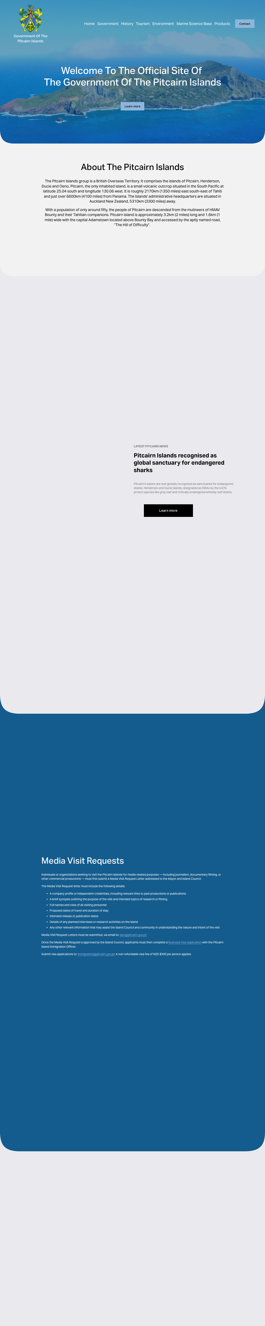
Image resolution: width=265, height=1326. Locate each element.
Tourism (143, 23)
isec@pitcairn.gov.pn (133, 935)
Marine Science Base (194, 23)
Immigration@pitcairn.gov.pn (96, 954)
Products (222, 23)
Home (89, 23)
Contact (245, 24)
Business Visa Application (185, 942)
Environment (163, 23)
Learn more (132, 106)
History (127, 23)
